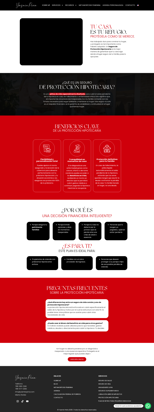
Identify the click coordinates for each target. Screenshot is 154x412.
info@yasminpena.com (24, 392)
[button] (148, 406)
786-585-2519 (21, 386)
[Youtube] (27, 401)
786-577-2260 (21, 389)
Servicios (56, 5)
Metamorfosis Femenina (89, 5)
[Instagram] (17, 401)
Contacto (130, 5)
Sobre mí (46, 5)
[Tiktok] (22, 401)
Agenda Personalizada (113, 5)
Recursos (69, 5)
